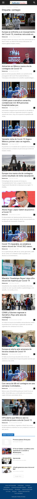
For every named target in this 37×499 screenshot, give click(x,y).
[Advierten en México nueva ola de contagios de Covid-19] (18, 56)
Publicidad (20, 485)
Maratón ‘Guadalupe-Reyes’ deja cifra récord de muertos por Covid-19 (18, 279)
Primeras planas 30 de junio (21, 439)
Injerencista (16, 458)
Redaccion (5, 37)
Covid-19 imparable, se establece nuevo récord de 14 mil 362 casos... (17, 245)
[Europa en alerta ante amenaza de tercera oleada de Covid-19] (18, 338)
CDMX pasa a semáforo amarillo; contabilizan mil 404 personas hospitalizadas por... (16, 102)
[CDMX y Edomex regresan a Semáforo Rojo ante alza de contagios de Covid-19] (18, 302)
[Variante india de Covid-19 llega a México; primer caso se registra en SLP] (18, 128)
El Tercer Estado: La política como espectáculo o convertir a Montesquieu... (23, 450)
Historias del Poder (27, 489)
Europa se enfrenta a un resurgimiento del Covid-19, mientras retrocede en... (18, 33)
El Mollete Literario (8, 489)
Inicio (3, 7)
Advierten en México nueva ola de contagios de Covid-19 (16, 67)
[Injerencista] (6, 460)
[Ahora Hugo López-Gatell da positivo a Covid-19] (18, 199)
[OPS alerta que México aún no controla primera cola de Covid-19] (18, 407)
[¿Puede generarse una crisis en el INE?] (6, 469)
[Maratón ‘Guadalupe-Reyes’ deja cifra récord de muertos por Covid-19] (18, 268)
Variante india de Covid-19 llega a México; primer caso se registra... (16, 140)
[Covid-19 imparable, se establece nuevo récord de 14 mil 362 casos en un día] (18, 233)
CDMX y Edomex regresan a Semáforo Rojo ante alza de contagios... (14, 314)
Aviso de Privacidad (10, 485)
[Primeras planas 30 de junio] (6, 442)
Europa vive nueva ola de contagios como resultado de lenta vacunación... (18, 174)
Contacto (27, 485)
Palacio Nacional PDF (24, 491)
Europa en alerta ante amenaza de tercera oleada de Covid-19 (16, 350)
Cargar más (18, 476)
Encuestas (17, 489)
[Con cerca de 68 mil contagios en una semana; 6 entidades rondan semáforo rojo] (18, 373)
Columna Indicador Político (18, 487)
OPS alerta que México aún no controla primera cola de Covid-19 (17, 419)
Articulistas (7, 487)
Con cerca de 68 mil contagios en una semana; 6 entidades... (18, 384)
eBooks (30, 487)
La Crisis (8, 491)
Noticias (4, 28)
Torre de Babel (18, 493)
